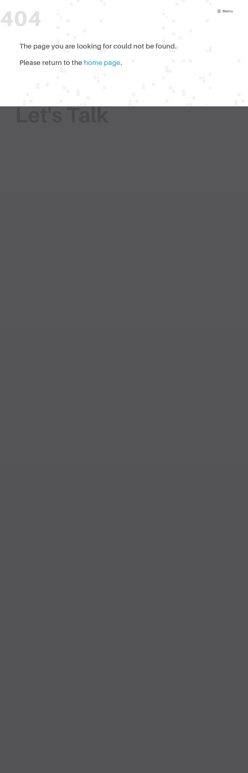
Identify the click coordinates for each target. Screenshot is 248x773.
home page (102, 63)
